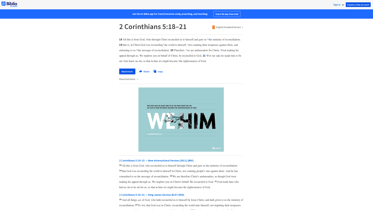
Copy (160, 71)
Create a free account (358, 4)
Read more (127, 71)
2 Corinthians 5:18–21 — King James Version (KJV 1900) (151, 194)
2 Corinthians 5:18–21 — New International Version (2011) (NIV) (156, 160)
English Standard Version (228, 27)
